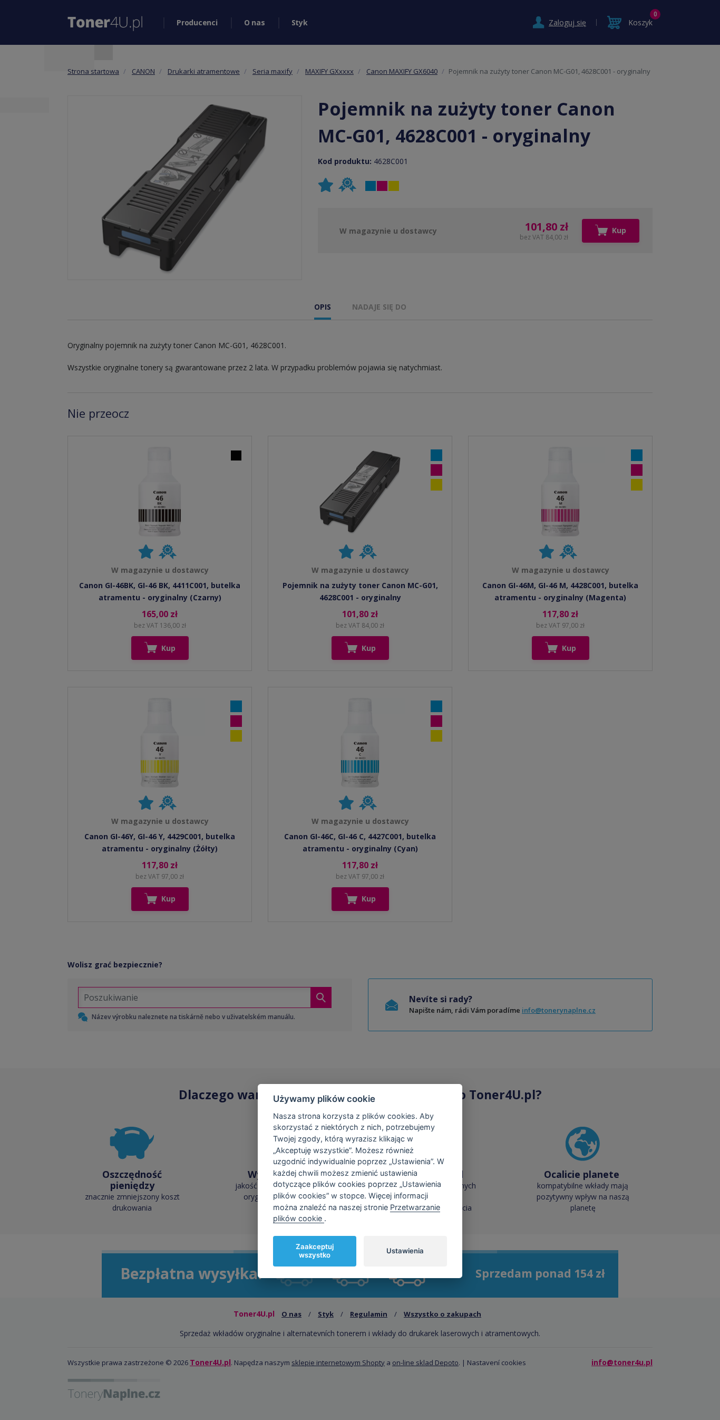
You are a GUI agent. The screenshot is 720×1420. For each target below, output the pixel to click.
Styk (299, 22)
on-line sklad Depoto (425, 1362)
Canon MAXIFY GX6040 (401, 71)
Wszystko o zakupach (442, 1314)
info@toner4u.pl (622, 1362)
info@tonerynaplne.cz (559, 1010)
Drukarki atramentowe (204, 71)
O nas (254, 22)
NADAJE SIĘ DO (379, 307)
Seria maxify (272, 71)
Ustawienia (405, 1250)
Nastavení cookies (496, 1362)
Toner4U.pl (210, 1362)
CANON (143, 71)
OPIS (322, 307)
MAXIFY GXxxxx (329, 71)
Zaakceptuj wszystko (315, 1250)
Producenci (197, 22)
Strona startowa (93, 71)
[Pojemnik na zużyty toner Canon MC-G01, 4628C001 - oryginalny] (184, 188)
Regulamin (368, 1314)
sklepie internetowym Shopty (338, 1362)
